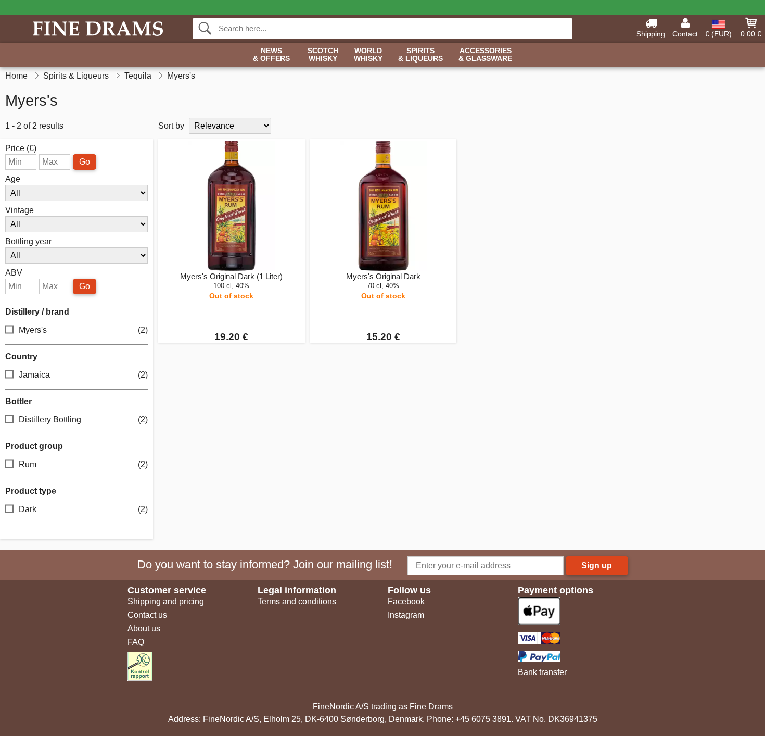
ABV (13, 273)
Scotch (323, 54)
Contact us (147, 614)
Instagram (406, 614)
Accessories (485, 54)
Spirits (420, 54)
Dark (83, 509)
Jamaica (83, 374)
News (271, 54)
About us (144, 628)
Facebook (406, 601)
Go (84, 161)
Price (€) (20, 148)
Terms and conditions (297, 601)
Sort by (171, 125)
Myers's (83, 330)
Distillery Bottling (83, 419)
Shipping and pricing (166, 601)
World (368, 54)
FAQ (136, 642)
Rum (83, 464)
